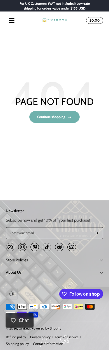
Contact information (48, 344)
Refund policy (16, 337)
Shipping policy (17, 344)
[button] (93, 20)
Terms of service (67, 337)
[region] (54, 6)
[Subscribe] (96, 233)
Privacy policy (40, 337)
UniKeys (25, 328)
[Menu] (12, 20)
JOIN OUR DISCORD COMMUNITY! (60, 6)
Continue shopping (51, 117)
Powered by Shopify (46, 328)
